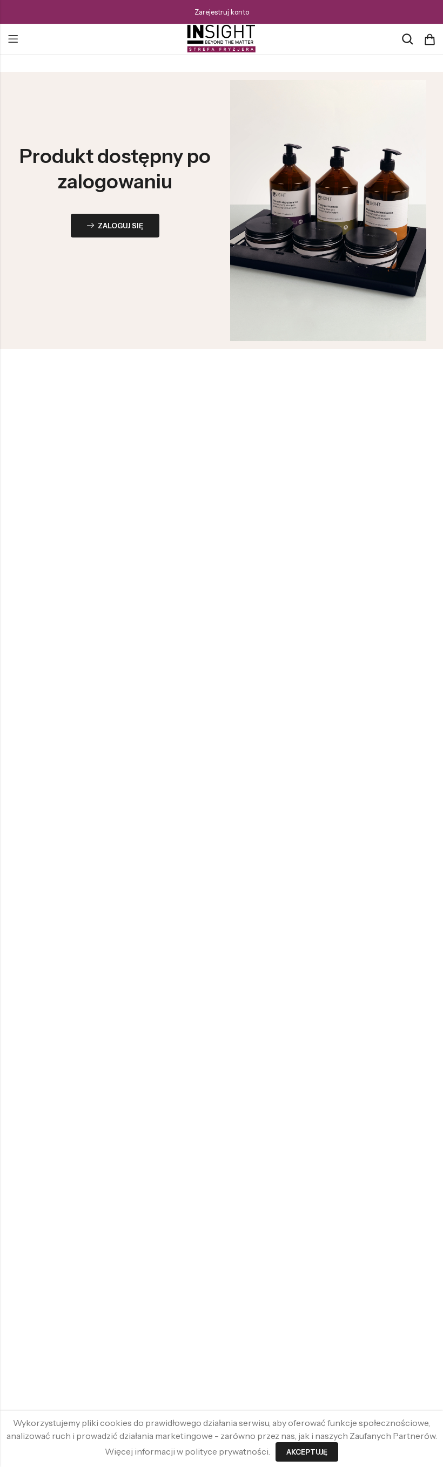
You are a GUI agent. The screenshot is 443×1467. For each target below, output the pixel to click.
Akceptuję (306, 1452)
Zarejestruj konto (221, 12)
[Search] (407, 39)
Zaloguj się (120, 225)
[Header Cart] (429, 39)
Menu (13, 39)
